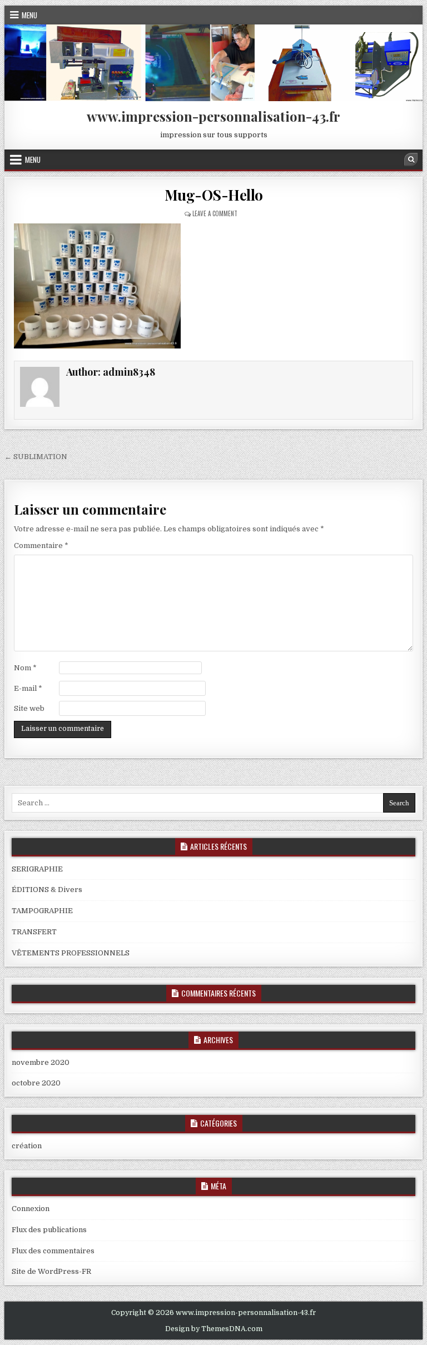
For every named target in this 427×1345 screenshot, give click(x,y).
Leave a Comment (214, 213)
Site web (29, 708)
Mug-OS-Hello (214, 195)
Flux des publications (49, 1230)
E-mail (28, 688)
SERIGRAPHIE (37, 869)
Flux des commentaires (53, 1251)
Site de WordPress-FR (51, 1271)
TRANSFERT (34, 932)
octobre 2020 (36, 1083)
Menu (29, 15)
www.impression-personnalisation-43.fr (213, 116)
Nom (25, 668)
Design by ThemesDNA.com (213, 1329)
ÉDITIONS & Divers (47, 889)
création (27, 1146)
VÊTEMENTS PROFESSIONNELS (71, 953)
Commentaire (41, 545)
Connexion (30, 1208)
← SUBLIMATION (35, 456)
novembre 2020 (40, 1062)
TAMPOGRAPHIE (42, 910)
